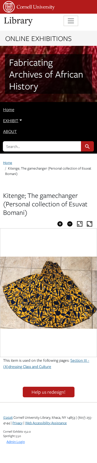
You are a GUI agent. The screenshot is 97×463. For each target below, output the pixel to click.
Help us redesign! (48, 392)
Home (8, 109)
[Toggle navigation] (71, 21)
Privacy (17, 422)
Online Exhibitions (38, 38)
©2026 (8, 417)
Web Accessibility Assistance (46, 422)
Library (18, 21)
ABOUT (10, 131)
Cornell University (29, 7)
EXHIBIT (10, 120)
